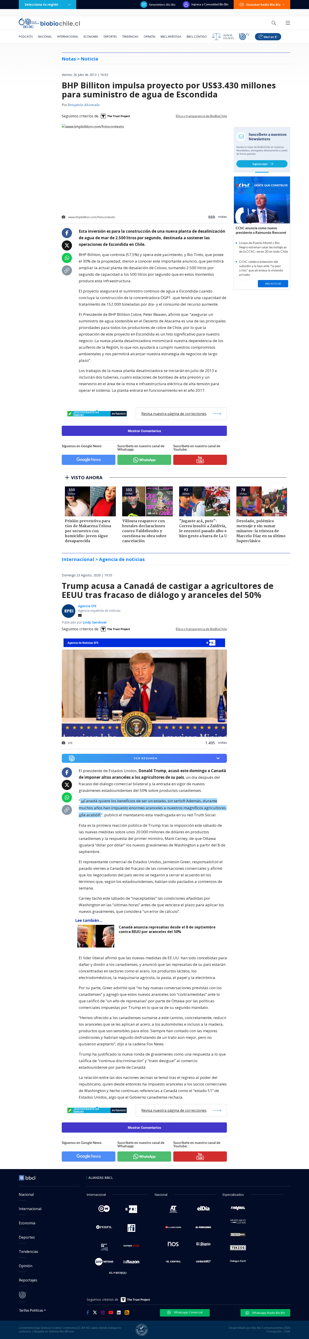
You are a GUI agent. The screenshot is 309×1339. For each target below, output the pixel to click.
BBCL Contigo (197, 37)
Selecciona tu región (41, 4)
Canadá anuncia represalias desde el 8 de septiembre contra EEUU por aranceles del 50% (167, 929)
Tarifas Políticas (31, 1310)
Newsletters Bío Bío (162, 4)
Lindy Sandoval (95, 622)
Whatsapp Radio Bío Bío (268, 1313)
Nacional (45, 37)
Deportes (110, 37)
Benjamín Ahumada (84, 105)
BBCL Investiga (171, 37)
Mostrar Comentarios (144, 431)
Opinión (149, 37)
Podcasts (26, 37)
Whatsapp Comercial (187, 1312)
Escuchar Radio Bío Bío (263, 4)
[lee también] (96, 936)
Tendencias (130, 37)
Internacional (67, 37)
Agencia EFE (87, 606)
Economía (91, 37)
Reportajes (28, 1280)
